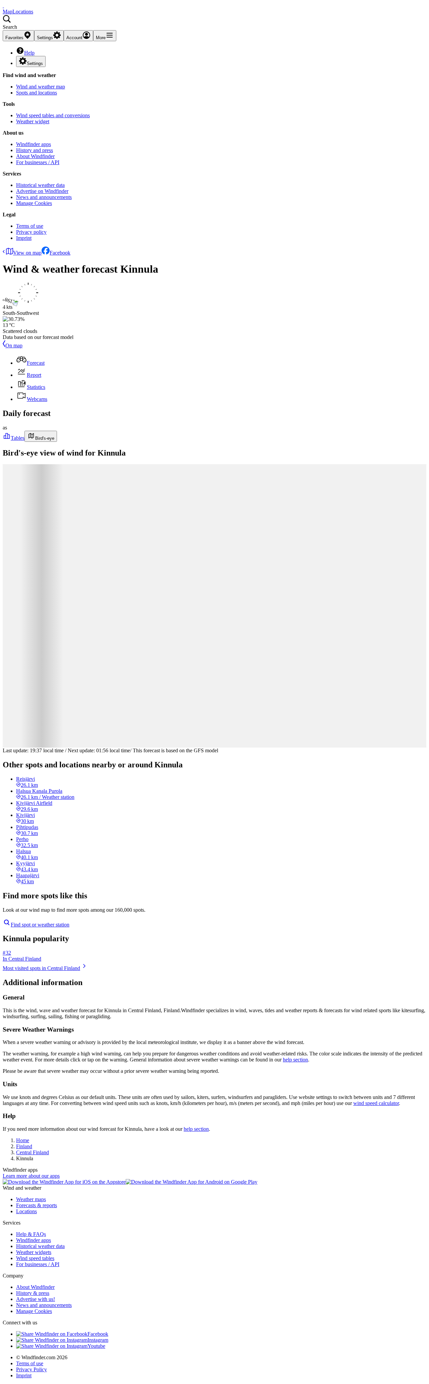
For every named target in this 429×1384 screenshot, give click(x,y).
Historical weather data (40, 185)
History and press (34, 150)
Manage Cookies (34, 203)
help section (295, 1059)
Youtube (96, 1346)
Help (29, 53)
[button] (214, 22)
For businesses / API (37, 162)
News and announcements (44, 197)
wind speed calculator (376, 1103)
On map (13, 345)
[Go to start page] (3, 5)
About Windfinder (35, 156)
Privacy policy (31, 232)
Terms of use (29, 226)
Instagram (97, 1340)
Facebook (60, 253)
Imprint (24, 238)
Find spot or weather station (40, 924)
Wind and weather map (40, 86)
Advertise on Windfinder (42, 191)
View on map (27, 253)
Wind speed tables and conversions (53, 115)
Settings (35, 63)
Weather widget (32, 121)
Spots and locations (36, 92)
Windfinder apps (33, 144)
